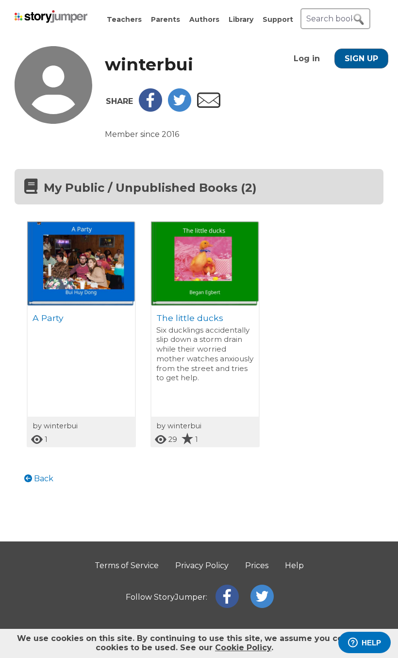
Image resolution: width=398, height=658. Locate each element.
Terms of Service (127, 565)
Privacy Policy (202, 565)
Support (278, 19)
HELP (371, 643)
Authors (204, 19)
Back (42, 478)
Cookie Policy (243, 647)
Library (241, 19)
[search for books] (359, 19)
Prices (256, 565)
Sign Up (361, 58)
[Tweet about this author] (179, 109)
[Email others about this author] (208, 105)
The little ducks (189, 318)
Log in (307, 58)
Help (294, 565)
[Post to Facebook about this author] (150, 109)
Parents (165, 19)
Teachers (124, 19)
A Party (48, 318)
